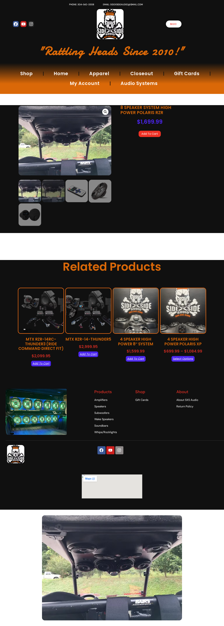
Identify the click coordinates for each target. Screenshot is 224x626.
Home (61, 73)
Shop (26, 73)
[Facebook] (16, 24)
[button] (105, 112)
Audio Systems (139, 83)
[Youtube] (23, 24)
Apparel (99, 73)
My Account (85, 83)
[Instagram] (31, 24)
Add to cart (149, 134)
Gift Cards (187, 73)
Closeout (141, 73)
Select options (183, 359)
